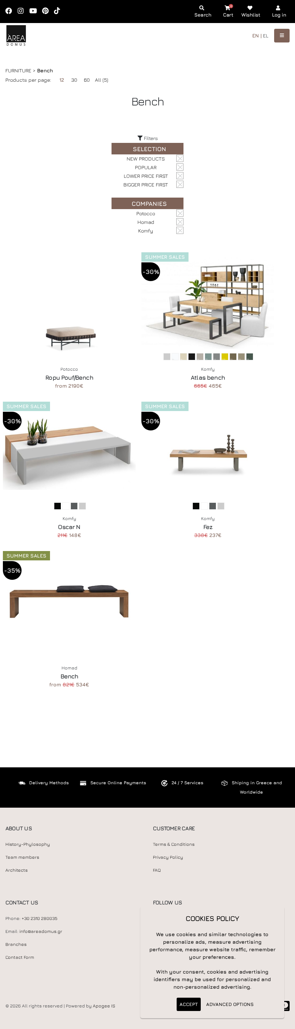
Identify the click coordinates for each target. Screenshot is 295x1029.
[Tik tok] (59, 11)
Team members (22, 857)
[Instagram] (23, 11)
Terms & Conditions (174, 844)
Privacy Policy (168, 857)
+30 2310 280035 (40, 918)
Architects (16, 870)
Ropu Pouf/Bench (69, 377)
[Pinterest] (47, 11)
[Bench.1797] (69, 601)
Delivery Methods (49, 782)
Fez (207, 527)
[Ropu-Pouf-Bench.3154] (69, 302)
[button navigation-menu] (282, 35)
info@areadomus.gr (40, 931)
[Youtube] (35, 11)
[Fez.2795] (207, 452)
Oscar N (69, 527)
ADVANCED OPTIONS (230, 1004)
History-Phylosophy (27, 844)
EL (265, 35)
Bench (69, 676)
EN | (257, 35)
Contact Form (19, 957)
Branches (16, 944)
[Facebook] (11, 11)
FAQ (157, 870)
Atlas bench (208, 377)
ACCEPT (189, 1004)
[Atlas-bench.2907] (207, 302)
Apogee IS (104, 1005)
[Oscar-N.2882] (69, 452)
